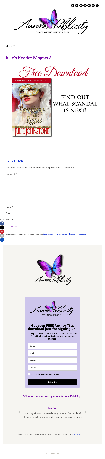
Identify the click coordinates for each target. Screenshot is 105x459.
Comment (11, 174)
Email (9, 213)
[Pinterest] (2, 232)
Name (9, 207)
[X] (2, 227)
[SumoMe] (2, 240)
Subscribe (52, 382)
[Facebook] (2, 223)
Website (9, 219)
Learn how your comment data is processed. (64, 234)
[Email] (2, 236)
